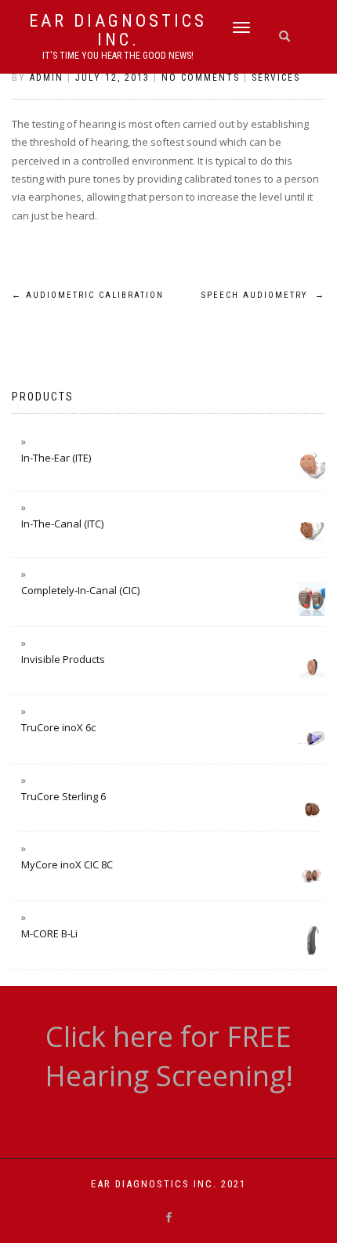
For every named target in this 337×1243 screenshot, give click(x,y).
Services (276, 77)
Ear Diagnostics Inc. (118, 30)
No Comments (200, 77)
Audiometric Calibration (88, 295)
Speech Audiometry (263, 295)
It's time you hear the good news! (118, 55)
